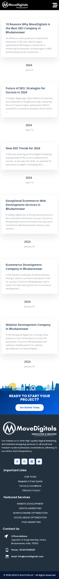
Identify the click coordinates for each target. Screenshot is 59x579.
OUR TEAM (30, 476)
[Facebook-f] (17, 461)
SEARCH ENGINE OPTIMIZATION (30, 513)
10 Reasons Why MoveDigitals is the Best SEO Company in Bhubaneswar (28, 28)
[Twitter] (39, 461)
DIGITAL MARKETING (30, 508)
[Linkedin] (32, 461)
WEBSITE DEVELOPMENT (30, 503)
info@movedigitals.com (30, 556)
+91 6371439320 (27, 549)
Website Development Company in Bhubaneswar (28, 327)
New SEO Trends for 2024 (23, 148)
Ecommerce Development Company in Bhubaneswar (24, 267)
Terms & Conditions (30, 486)
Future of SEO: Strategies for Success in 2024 (25, 90)
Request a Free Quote (30, 481)
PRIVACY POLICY (31, 490)
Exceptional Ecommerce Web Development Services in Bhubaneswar (26, 205)
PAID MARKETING (31, 522)
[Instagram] (24, 461)
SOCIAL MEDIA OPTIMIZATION (30, 517)
